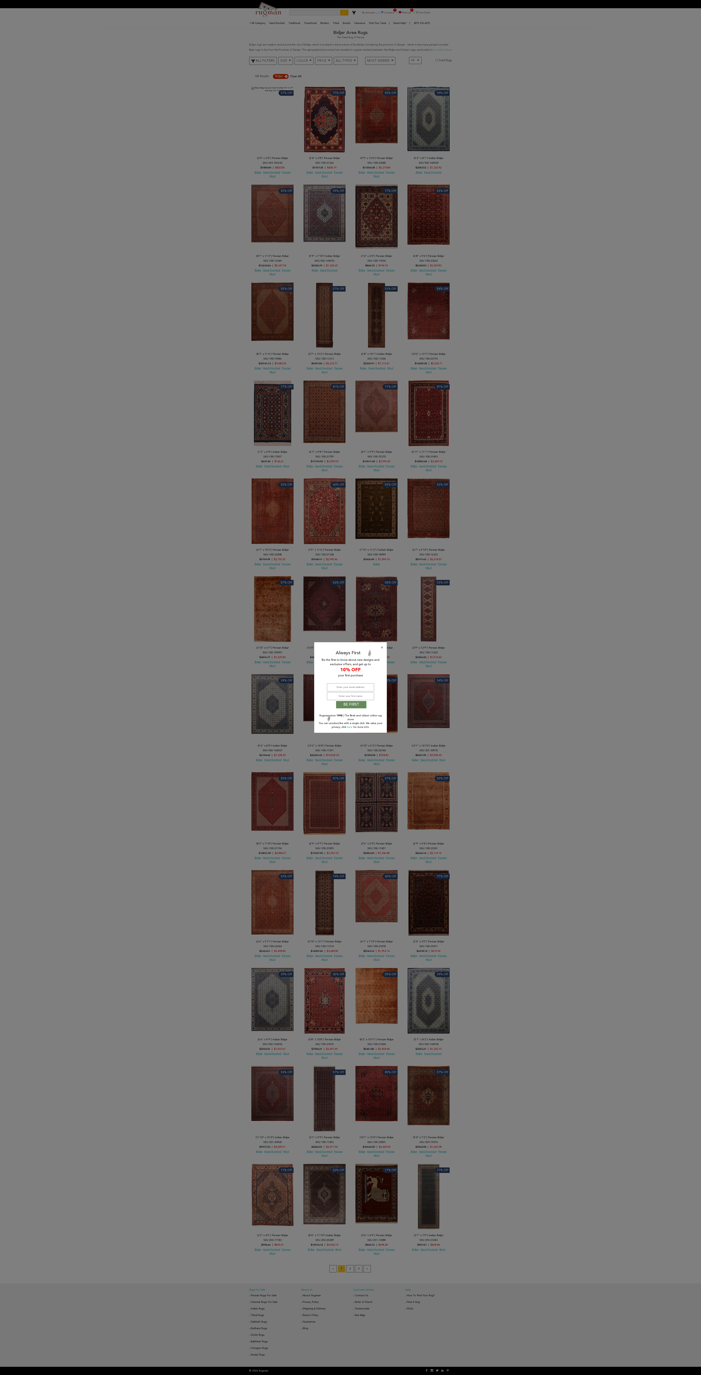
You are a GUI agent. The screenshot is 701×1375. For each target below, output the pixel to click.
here (350, 727)
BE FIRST (351, 705)
